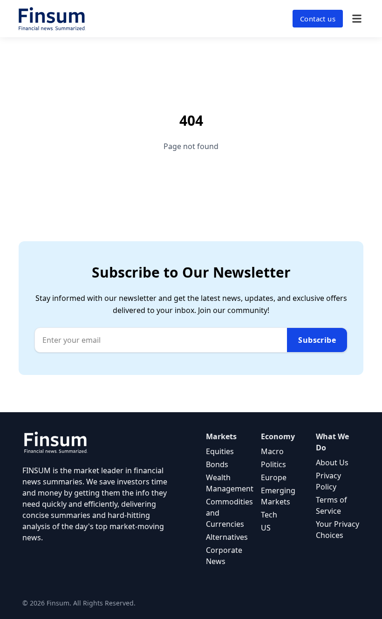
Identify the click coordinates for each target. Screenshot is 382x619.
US (266, 528)
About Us (332, 462)
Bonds (217, 464)
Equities (220, 451)
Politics (273, 464)
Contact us (317, 18)
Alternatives (227, 537)
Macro (272, 451)
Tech (269, 515)
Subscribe (317, 340)
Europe (273, 477)
